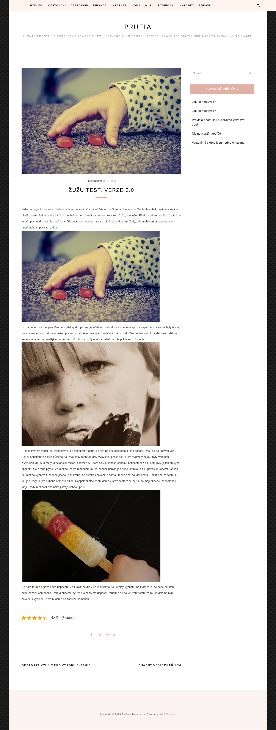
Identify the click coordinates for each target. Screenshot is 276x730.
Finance (100, 5)
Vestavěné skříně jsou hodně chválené (218, 142)
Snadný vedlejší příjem (160, 665)
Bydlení (37, 5)
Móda (136, 5)
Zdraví (204, 5)
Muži (149, 5)
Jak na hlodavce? (204, 101)
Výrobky (187, 5)
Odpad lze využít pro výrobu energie (56, 665)
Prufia (138, 27)
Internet (119, 5)
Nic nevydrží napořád (206, 133)
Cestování (57, 5)
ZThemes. (170, 714)
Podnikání (166, 5)
